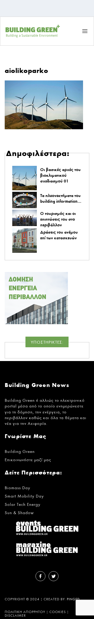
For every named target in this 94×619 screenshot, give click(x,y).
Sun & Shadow (19, 512)
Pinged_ (74, 599)
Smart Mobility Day (24, 496)
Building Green (20, 451)
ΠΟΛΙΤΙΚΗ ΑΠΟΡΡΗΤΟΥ (25, 612)
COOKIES (57, 612)
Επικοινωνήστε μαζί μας (28, 459)
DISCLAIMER (15, 616)
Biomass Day (17, 487)
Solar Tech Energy (22, 504)
